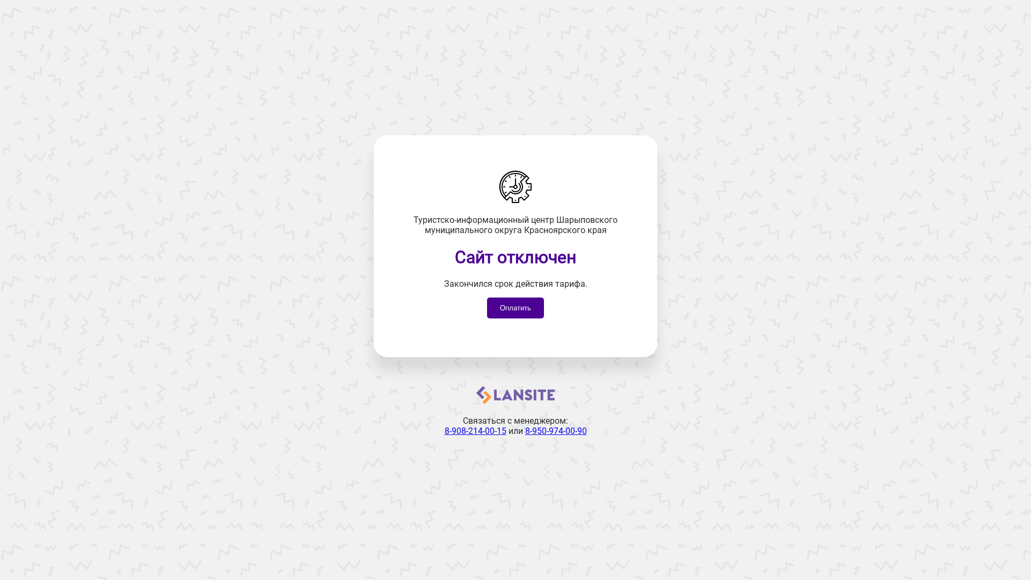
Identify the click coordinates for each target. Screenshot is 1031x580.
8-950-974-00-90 (556, 431)
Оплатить (515, 308)
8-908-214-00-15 (475, 431)
